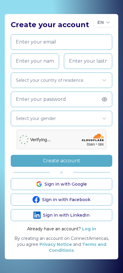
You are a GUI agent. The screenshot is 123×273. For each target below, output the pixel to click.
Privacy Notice (55, 244)
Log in (89, 229)
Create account (61, 161)
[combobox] (104, 22)
